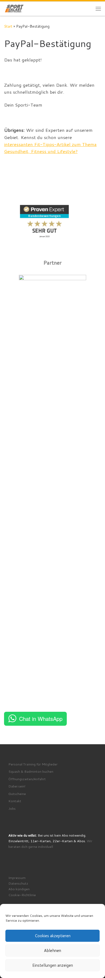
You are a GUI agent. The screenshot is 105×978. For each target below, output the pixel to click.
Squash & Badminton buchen (30, 771)
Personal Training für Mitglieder (33, 764)
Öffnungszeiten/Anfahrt (27, 778)
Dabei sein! (16, 786)
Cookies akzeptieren (53, 936)
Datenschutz (18, 883)
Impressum (17, 877)
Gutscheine (17, 793)
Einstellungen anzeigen (52, 965)
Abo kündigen (19, 888)
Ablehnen (52, 950)
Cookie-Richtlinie (22, 894)
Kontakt (14, 800)
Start (8, 26)
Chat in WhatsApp (40, 718)
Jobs (12, 808)
